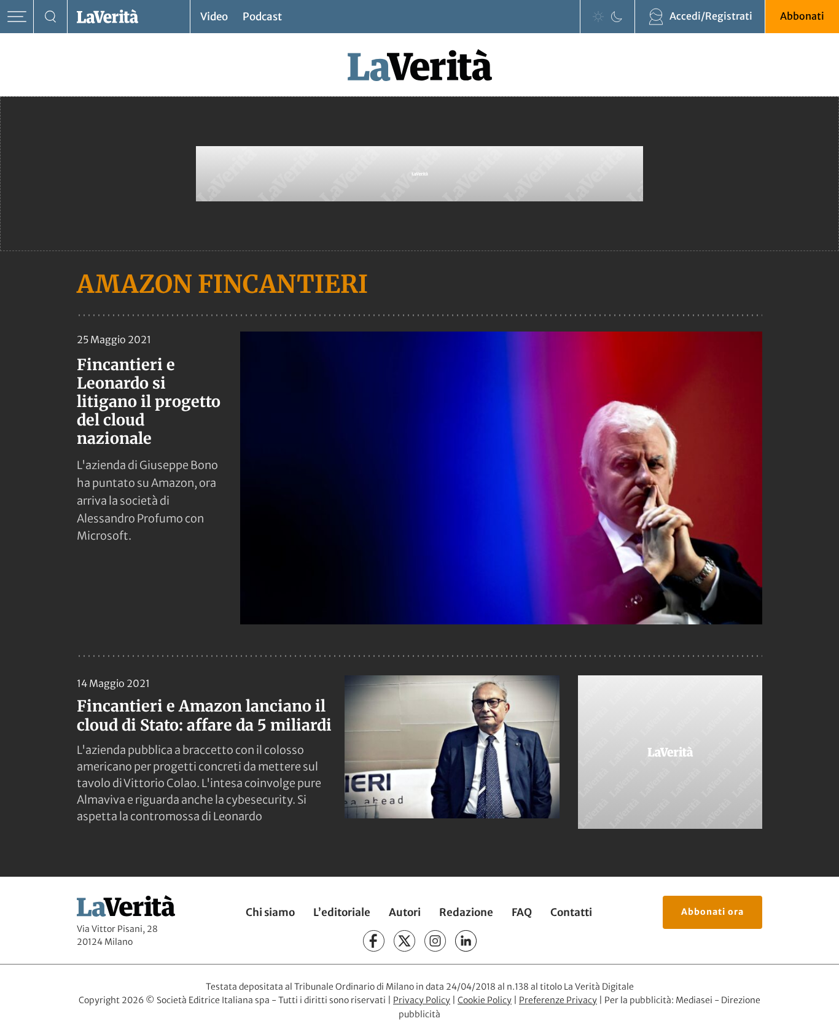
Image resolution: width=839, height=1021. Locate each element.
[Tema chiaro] (598, 17)
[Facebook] (373, 941)
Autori (405, 912)
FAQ (522, 912)
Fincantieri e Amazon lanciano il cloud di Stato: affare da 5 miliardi (204, 715)
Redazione (466, 912)
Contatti (571, 912)
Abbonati (802, 16)
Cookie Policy (485, 1000)
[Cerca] (51, 17)
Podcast (262, 16)
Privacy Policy (421, 1000)
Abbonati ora (712, 911)
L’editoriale (341, 912)
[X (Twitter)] (404, 941)
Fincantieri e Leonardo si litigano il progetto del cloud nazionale (148, 401)
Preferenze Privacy (558, 1000)
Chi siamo (270, 912)
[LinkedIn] (466, 941)
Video (214, 16)
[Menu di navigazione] (17, 17)
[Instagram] (435, 941)
